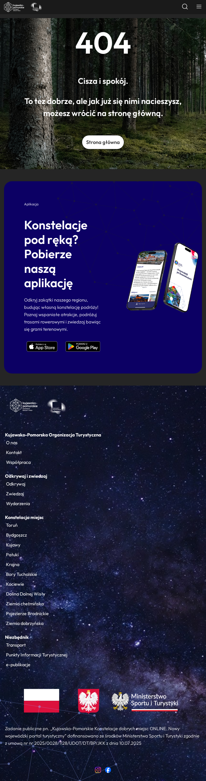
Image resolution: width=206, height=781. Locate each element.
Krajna (12, 564)
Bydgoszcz (16, 535)
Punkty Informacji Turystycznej (36, 655)
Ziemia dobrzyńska (24, 623)
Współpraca (18, 462)
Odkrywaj (15, 484)
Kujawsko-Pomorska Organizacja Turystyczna (53, 435)
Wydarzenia (18, 503)
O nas (12, 442)
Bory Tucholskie (21, 574)
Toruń (12, 525)
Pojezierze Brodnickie (27, 613)
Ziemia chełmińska (25, 604)
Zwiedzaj (15, 494)
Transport (16, 645)
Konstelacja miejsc (24, 517)
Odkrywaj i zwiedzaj (26, 476)
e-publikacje (18, 664)
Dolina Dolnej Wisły (25, 594)
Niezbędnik (17, 637)
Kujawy (13, 545)
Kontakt (14, 452)
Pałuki (12, 554)
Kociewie (15, 584)
